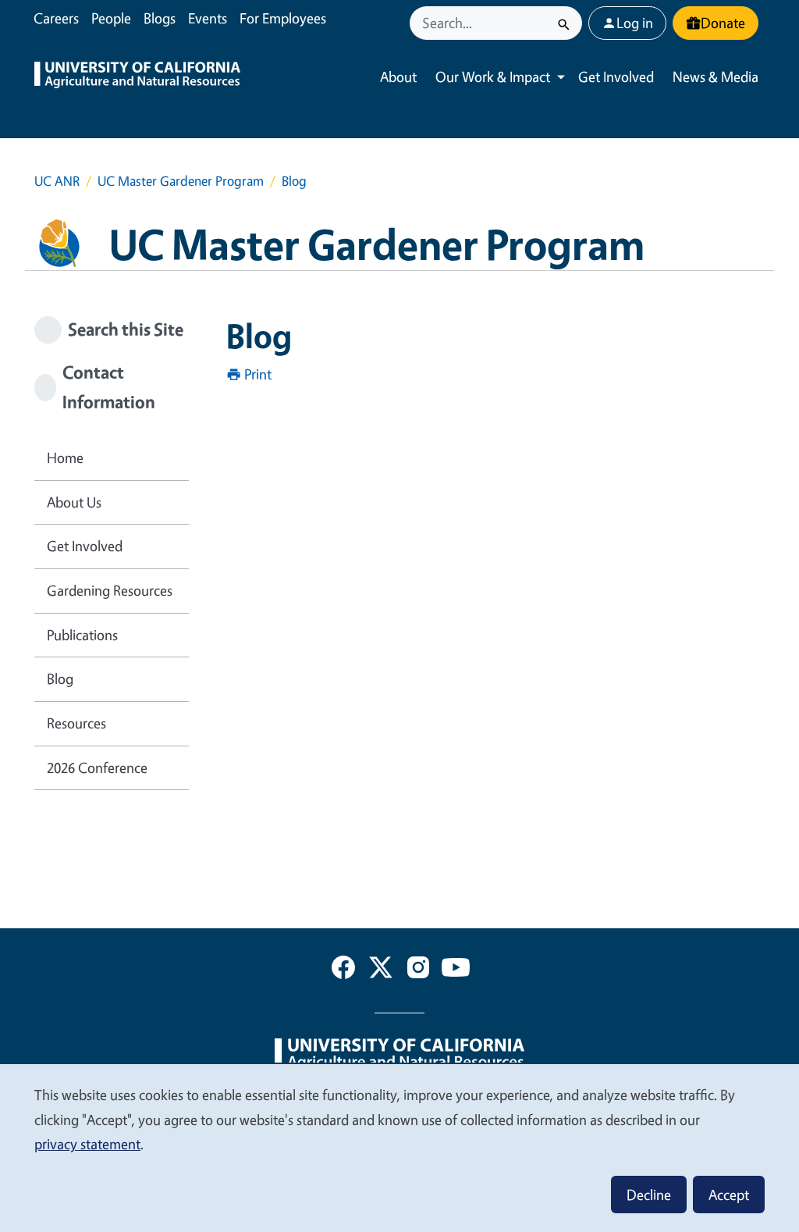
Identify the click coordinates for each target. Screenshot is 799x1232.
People (111, 18)
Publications (82, 634)
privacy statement (87, 1143)
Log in (634, 22)
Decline (649, 1194)
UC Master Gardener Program (181, 181)
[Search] (563, 23)
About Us (74, 502)
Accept (728, 1194)
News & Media (715, 76)
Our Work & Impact (492, 76)
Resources (76, 723)
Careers (56, 18)
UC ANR (57, 181)
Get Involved (616, 76)
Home (65, 457)
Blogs (160, 18)
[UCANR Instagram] (418, 970)
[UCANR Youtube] (456, 970)
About (398, 76)
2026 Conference (97, 767)
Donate (723, 22)
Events (207, 18)
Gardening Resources (109, 590)
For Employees (283, 18)
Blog (60, 678)
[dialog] (399, 1147)
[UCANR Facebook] (343, 970)
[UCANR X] (381, 970)
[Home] (137, 77)
